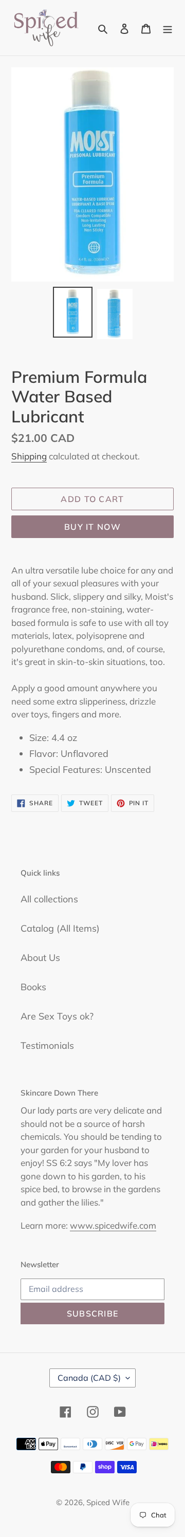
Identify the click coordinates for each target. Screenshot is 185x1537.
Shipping (29, 456)
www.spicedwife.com (113, 1225)
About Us (40, 958)
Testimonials (47, 1045)
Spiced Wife (108, 1502)
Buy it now (92, 527)
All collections (49, 899)
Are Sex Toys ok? (57, 1016)
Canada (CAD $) (89, 1378)
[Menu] (167, 27)
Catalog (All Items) (60, 928)
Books (33, 987)
